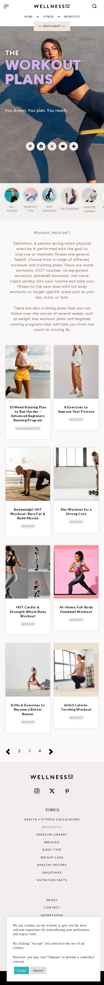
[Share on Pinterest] (30, 146)
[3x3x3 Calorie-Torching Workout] (76, 670)
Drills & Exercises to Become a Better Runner (28, 709)
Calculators (69, 208)
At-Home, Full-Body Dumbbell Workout (76, 609)
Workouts (76, 419)
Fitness (48, 16)
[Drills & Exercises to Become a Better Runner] (27, 670)
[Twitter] (52, 791)
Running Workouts (28, 428)
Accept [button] (21, 970)
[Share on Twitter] (52, 146)
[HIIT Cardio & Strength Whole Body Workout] (27, 572)
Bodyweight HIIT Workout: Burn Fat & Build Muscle (27, 513)
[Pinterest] (66, 791)
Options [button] (38, 970)
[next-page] (53, 751)
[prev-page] (10, 751)
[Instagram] (36, 791)
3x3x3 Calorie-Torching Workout (76, 707)
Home (28, 16)
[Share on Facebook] (41, 146)
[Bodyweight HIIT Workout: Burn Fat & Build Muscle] (27, 474)
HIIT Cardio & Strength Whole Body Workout (28, 611)
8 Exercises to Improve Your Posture (76, 409)
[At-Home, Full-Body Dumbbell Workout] (76, 572)
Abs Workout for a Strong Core (76, 511)
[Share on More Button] (73, 146)
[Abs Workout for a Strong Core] (76, 474)
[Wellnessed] (52, 6)
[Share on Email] (63, 146)
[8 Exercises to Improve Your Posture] (76, 372)
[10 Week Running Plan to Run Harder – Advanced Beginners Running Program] (27, 372)
